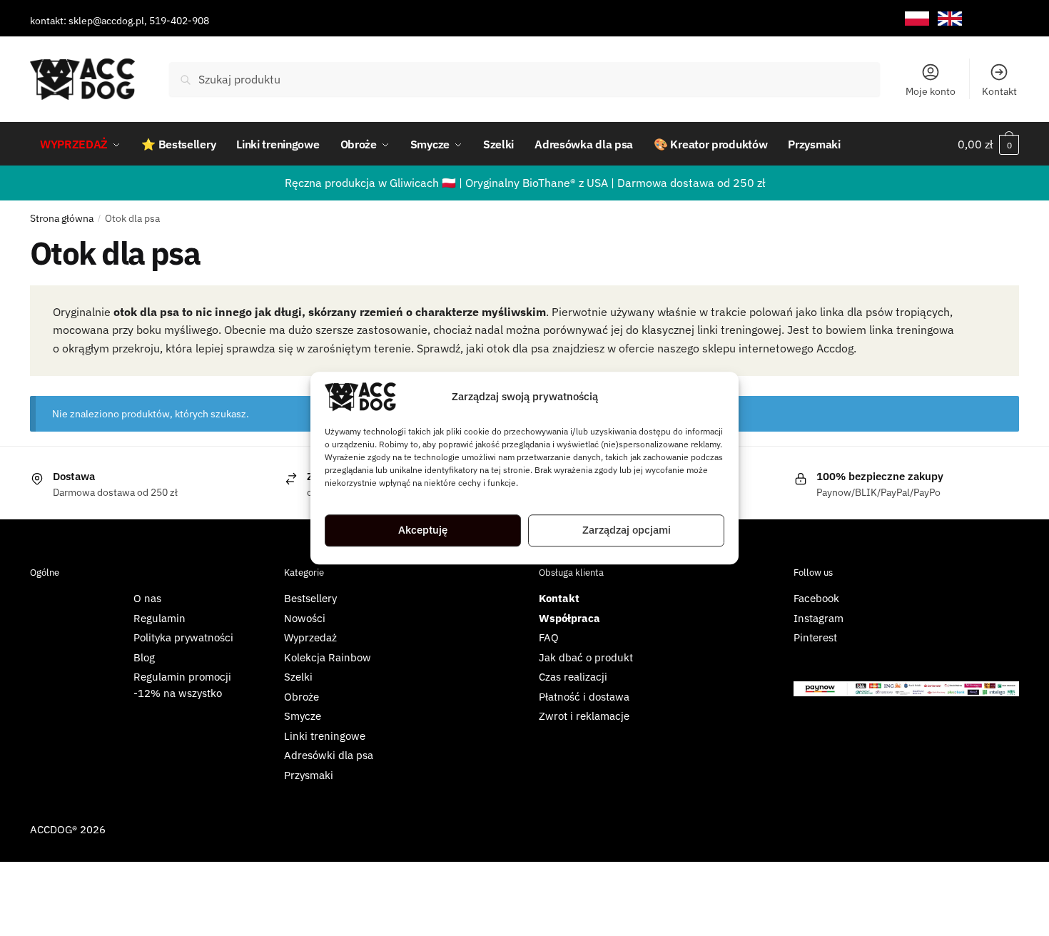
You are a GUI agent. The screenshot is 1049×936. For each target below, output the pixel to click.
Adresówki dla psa (328, 755)
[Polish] (917, 19)
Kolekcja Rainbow (327, 657)
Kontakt (999, 91)
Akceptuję (422, 529)
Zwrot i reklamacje (584, 716)
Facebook (816, 598)
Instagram (818, 618)
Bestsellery (310, 598)
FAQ (549, 637)
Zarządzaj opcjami (626, 529)
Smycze (302, 716)
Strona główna (61, 218)
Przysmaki (308, 775)
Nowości (304, 618)
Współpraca (569, 618)
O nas (147, 598)
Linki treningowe (324, 736)
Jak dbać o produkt (586, 657)
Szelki (298, 676)
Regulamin (159, 618)
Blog (144, 657)
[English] (950, 19)
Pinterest (815, 637)
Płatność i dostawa (584, 696)
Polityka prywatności (183, 637)
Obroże (301, 696)
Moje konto (931, 91)
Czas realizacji (573, 676)
